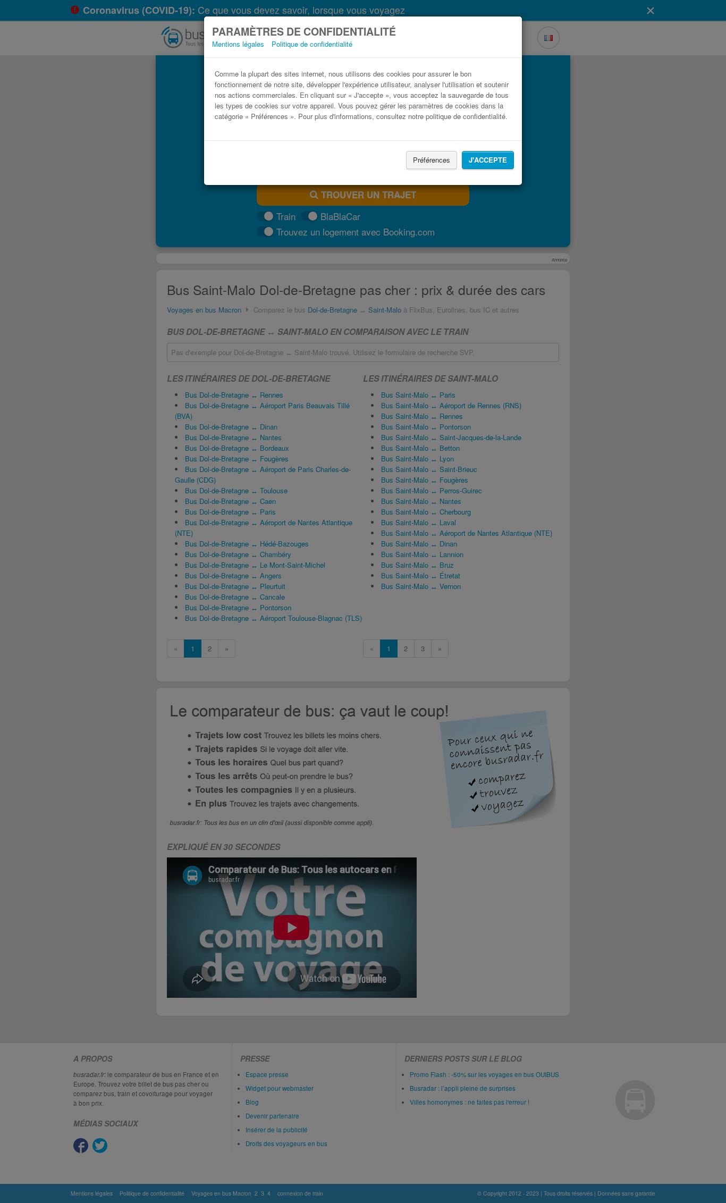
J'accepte (488, 160)
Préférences (431, 160)
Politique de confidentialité (312, 44)
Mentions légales (238, 44)
